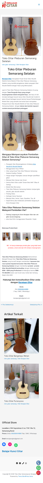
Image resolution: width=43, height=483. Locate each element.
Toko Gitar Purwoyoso (14, 401)
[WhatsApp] (26, 463)
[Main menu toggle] (39, 4)
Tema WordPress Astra (25, 476)
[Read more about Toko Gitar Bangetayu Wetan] (21, 336)
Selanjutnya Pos (36, 304)
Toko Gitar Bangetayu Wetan (16, 356)
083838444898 (23, 289)
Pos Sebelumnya (7, 304)
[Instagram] (20, 463)
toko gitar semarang (8, 64)
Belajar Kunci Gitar (12, 451)
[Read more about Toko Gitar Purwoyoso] (21, 381)
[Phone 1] (23, 463)
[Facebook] (17, 463)
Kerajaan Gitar (25, 282)
